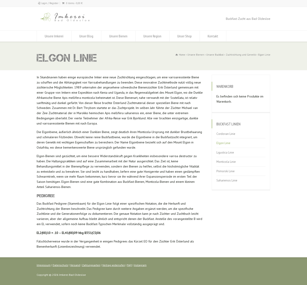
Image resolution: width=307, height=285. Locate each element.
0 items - (74, 3)
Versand (75, 265)
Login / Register (49, 3)
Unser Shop (184, 36)
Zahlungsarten (91, 265)
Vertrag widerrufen (113, 265)
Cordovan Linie (225, 134)
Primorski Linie (225, 171)
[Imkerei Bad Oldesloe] (74, 22)
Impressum (44, 265)
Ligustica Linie (225, 152)
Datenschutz (60, 265)
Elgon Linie (223, 143)
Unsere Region (152, 36)
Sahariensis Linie (226, 181)
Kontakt (213, 36)
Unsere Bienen (118, 36)
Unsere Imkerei (54, 36)
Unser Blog (86, 36)
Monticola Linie (226, 162)
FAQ (129, 265)
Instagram (140, 265)
